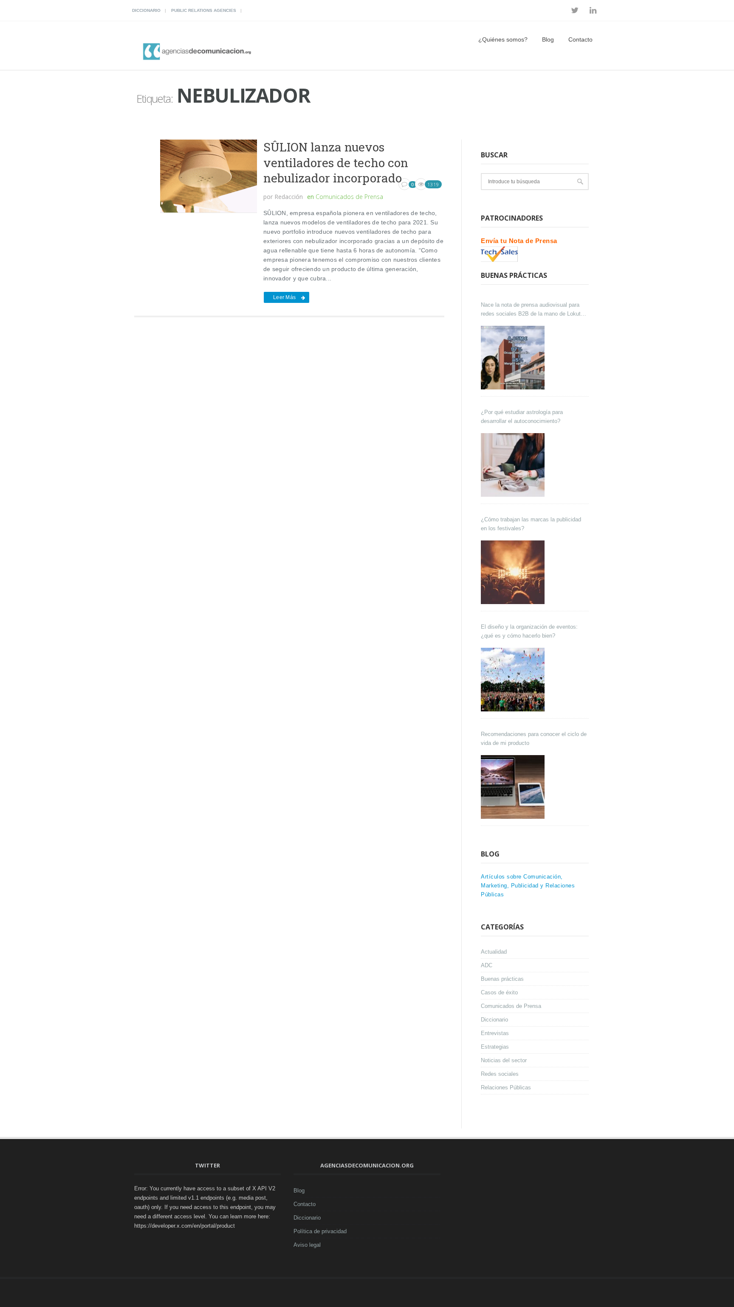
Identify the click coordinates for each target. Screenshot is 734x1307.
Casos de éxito (499, 992)
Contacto (580, 39)
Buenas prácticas (502, 979)
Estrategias (495, 1047)
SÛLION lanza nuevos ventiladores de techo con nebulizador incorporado (335, 162)
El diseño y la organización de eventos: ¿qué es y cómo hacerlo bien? (529, 631)
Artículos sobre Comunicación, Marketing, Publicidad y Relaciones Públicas (528, 885)
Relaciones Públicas (506, 1087)
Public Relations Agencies (203, 10)
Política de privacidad (320, 1231)
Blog (548, 39)
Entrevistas (495, 1033)
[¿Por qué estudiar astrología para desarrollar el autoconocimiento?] (514, 465)
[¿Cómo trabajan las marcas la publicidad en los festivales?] (514, 572)
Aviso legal (307, 1245)
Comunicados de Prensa (349, 197)
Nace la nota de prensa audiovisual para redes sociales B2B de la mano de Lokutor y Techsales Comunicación (533, 310)
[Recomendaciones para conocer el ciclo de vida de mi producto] (514, 787)
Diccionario (146, 10)
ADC (486, 965)
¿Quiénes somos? (503, 39)
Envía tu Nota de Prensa (519, 240)
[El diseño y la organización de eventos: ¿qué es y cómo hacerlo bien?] (514, 679)
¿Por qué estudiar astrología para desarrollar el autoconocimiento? (522, 416)
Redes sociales (500, 1074)
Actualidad (494, 952)
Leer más (284, 297)
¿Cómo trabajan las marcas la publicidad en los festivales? (531, 524)
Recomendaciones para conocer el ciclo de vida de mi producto (534, 738)
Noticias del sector (504, 1060)
